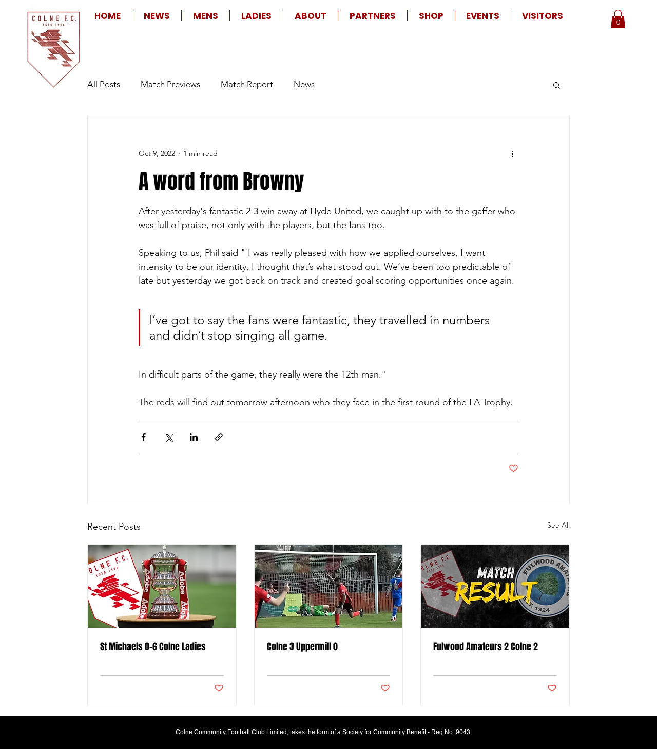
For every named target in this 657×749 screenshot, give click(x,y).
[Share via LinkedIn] (194, 437)
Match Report (247, 84)
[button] (205, 15)
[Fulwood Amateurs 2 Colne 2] (495, 586)
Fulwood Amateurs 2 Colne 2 (485, 646)
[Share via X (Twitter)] (168, 437)
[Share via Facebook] (143, 437)
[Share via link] (219, 437)
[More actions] (512, 153)
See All (558, 525)
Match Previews (170, 84)
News (304, 84)
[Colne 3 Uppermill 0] (329, 586)
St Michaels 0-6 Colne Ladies (153, 646)
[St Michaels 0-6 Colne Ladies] (162, 586)
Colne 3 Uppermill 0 (302, 646)
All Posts (103, 84)
